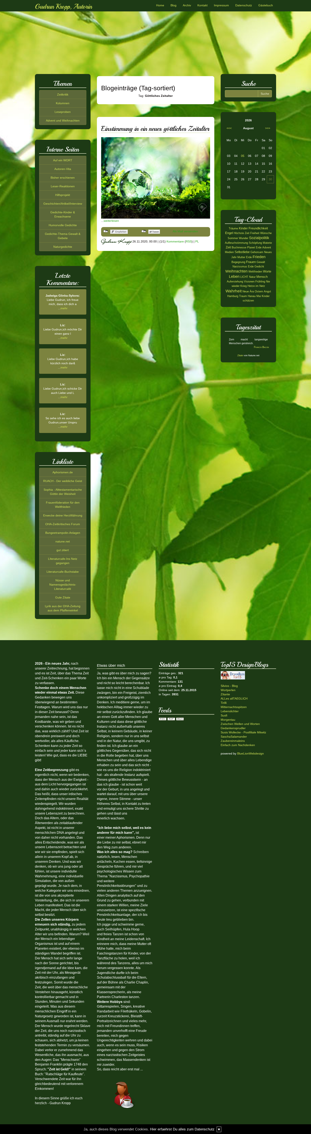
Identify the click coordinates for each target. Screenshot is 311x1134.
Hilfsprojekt (62, 195)
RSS (189, 241)
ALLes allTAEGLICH (234, 698)
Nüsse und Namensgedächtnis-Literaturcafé (62, 584)
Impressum (221, 5)
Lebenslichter (230, 711)
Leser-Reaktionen (63, 186)
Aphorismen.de (62, 472)
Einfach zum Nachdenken (238, 745)
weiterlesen (111, 220)
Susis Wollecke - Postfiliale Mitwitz (243, 732)
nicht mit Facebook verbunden (105, 231)
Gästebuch (265, 5)
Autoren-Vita (62, 169)
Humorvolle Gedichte (63, 225)
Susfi (224, 715)
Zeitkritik (62, 94)
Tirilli (224, 702)
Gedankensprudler (233, 728)
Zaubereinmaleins (233, 740)
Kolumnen (62, 103)
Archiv (187, 5)
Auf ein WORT (62, 160)
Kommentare (175, 241)
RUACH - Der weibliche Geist (62, 481)
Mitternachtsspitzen (234, 707)
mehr (64, 308)
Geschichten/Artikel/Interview (62, 203)
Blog (173, 5)
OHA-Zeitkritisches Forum (62, 524)
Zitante (225, 694)
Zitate (240, 355)
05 (242, 156)
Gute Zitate (62, 597)
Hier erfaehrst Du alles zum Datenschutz (182, 1129)
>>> (267, 128)
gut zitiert (62, 550)
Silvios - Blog (229, 686)
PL (197, 241)
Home (160, 5)
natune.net (62, 541)
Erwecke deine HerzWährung (62, 515)
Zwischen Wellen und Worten (240, 724)
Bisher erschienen (63, 177)
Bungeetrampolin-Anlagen (62, 532)
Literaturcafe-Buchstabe (63, 571)
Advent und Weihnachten (63, 120)
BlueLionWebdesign (250, 753)
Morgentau (228, 719)
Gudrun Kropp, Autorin (63, 7)
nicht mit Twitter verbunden (143, 231)
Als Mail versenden (185, 231)
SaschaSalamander (234, 736)
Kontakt (202, 5)
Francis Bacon (261, 347)
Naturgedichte (62, 246)
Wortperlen (228, 690)
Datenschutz (243, 5)
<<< (229, 128)
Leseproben (63, 112)
